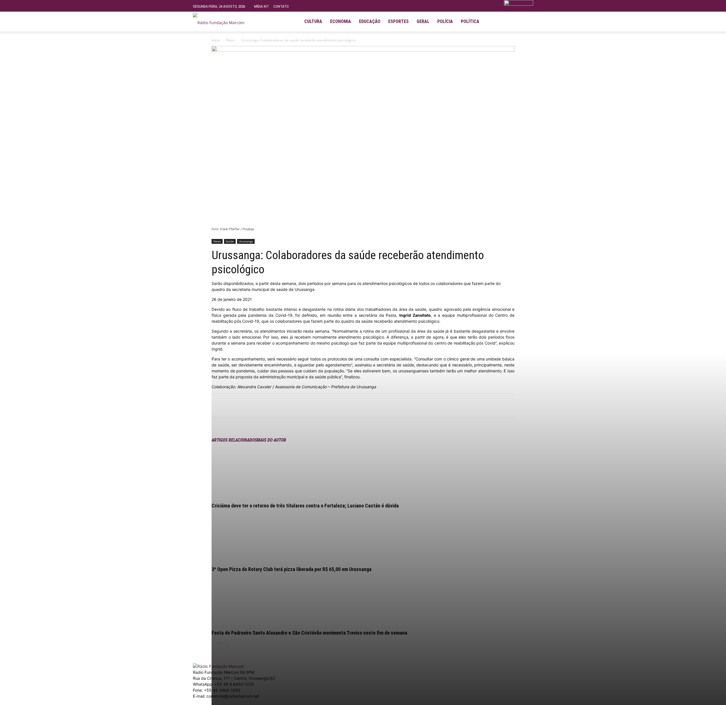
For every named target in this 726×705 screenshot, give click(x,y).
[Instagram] (501, 22)
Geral (423, 21)
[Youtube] (511, 22)
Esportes (398, 21)
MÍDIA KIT (261, 6)
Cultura (313, 21)
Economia (340, 21)
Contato (281, 6)
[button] (526, 19)
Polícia (445, 21)
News (230, 40)
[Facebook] (491, 22)
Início (216, 40)
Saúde (230, 241)
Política (470, 21)
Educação (369, 21)
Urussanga (246, 241)
